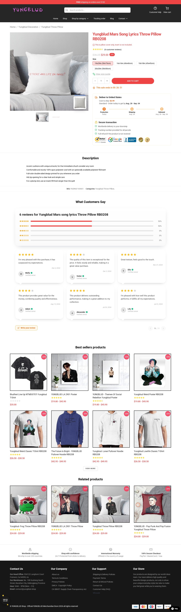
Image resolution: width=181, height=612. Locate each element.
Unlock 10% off (5, 600)
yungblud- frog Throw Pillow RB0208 (27, 526)
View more (90, 468)
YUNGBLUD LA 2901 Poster (64, 394)
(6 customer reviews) (113, 49)
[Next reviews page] (163, 328)
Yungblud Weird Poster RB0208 (148, 394)
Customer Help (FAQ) (101, 589)
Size (94, 59)
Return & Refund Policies (103, 582)
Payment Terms (99, 578)
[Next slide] (84, 71)
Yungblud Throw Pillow (52, 27)
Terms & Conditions (60, 578)
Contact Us (97, 585)
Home (13, 27)
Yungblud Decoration (28, 27)
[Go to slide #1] (42, 117)
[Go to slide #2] (56, 117)
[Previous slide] (14, 71)
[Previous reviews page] (150, 328)
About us (55, 574)
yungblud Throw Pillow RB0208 (107, 526)
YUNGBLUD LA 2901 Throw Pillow (67, 526)
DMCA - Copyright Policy (62, 585)
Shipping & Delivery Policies (104, 574)
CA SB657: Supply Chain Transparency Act (69, 589)
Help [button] (176, 609)
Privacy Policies (58, 582)
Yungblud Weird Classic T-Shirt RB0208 (28, 451)
